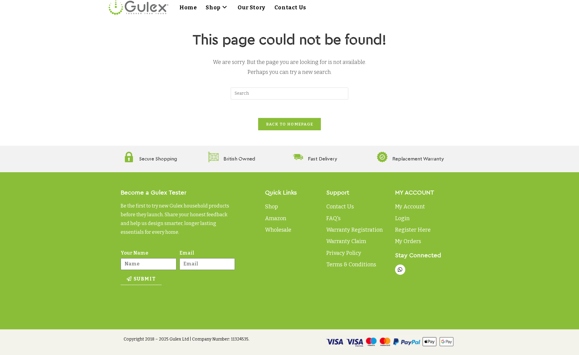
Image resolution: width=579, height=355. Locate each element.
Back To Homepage (289, 124)
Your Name (134, 253)
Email (186, 253)
